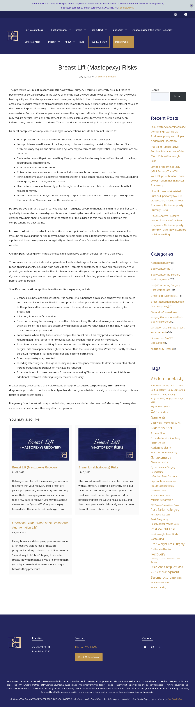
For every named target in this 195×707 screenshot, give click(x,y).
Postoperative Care (160, 514)
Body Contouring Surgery (163, 394)
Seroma (156, 577)
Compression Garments (160, 414)
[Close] (191, 6)
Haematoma (157, 471)
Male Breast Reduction (162, 485)
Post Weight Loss (34, 29)
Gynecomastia (159, 462)
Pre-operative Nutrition (161, 549)
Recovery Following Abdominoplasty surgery (165, 560)
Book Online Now (88, 657)
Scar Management (167, 572)
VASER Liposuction (172, 577)
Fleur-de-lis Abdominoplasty (161, 445)
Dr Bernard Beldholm (105, 76)
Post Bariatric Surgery (165, 509)
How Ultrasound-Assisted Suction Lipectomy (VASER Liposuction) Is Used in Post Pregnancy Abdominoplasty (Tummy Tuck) (167, 200)
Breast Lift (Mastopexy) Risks (98, 467)
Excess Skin (158, 433)
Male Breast (171, 481)
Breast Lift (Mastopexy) (164, 295)
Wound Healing (158, 587)
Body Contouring (160, 268)
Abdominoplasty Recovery (160, 385)
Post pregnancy (59, 29)
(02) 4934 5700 (99, 41)
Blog (82, 41)
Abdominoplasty (160, 262)
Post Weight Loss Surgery (168, 544)
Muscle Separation (162, 499)
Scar (152, 572)
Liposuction (117, 29)
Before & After (32, 41)
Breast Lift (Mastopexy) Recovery (35, 467)
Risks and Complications (167, 567)
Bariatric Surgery (177, 385)
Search (155, 89)
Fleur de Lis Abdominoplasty (164, 452)
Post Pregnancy (159, 519)
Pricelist (52, 41)
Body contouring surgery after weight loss (167, 400)
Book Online (121, 41)
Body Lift (154, 406)
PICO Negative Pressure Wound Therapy (165, 505)
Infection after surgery (164, 476)
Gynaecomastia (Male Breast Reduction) (152, 29)
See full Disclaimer (176, 699)
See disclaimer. (126, 7)
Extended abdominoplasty (166, 438)
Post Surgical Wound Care (165, 523)
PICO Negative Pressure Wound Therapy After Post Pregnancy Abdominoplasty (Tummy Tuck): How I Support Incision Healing (168, 225)
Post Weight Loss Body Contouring (164, 536)
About (68, 41)
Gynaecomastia (161, 457)
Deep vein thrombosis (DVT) (166, 422)
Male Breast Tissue (158, 491)
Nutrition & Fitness (162, 348)
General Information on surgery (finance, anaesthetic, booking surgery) (167, 317)
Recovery (158, 554)
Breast (79, 29)
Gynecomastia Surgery (163, 467)
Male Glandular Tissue (160, 495)
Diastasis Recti (162, 428)
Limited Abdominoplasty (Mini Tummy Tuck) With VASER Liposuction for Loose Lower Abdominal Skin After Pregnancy (167, 176)
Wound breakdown (160, 582)
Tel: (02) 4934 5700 (86, 646)
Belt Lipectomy (158, 389)
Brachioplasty (164, 406)
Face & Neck (97, 29)
